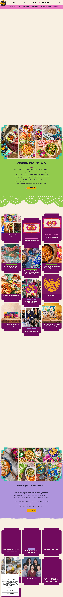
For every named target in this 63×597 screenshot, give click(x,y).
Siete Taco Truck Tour (46, 6)
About (34, 2)
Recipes (24, 2)
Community (13, 6)
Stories (55, 6)
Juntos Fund (26, 6)
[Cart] (62, 3)
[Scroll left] (7, 6)
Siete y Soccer (34, 6)
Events (19, 6)
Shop (14, 2)
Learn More (31, 187)
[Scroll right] (60, 6)
